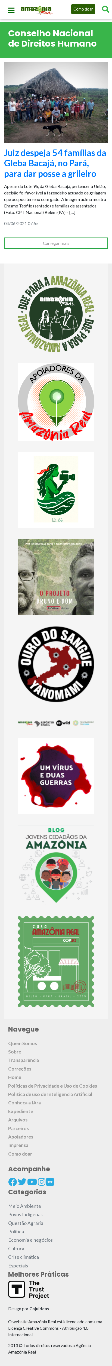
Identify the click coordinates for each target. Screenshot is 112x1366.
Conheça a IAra (24, 1102)
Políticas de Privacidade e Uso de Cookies (52, 1086)
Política (16, 1231)
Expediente (20, 1111)
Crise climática (23, 1257)
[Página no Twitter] (22, 1181)
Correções (19, 1069)
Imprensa (18, 1145)
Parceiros (18, 1128)
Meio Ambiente (24, 1206)
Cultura (16, 1248)
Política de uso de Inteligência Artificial (50, 1094)
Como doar (83, 9)
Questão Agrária (25, 1223)
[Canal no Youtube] (32, 1181)
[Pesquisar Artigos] (105, 9)
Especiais (18, 1266)
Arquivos (17, 1120)
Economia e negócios (30, 1240)
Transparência (23, 1060)
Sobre (14, 1052)
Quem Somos (22, 1043)
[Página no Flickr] (50, 1181)
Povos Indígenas (25, 1214)
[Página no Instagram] (41, 1181)
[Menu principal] (11, 10)
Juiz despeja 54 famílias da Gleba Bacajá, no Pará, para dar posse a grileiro (55, 163)
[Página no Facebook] (12, 1181)
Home (14, 1077)
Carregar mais (56, 243)
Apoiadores (20, 1137)
